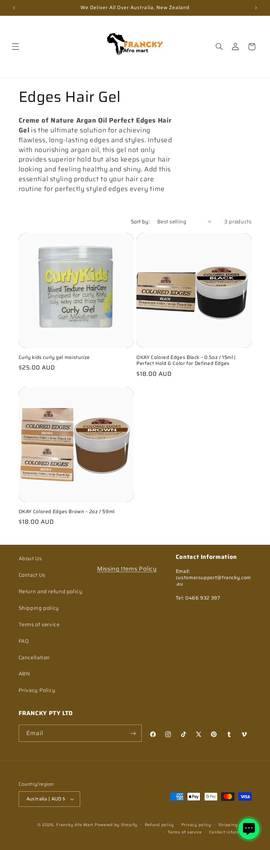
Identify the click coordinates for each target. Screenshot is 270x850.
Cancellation (34, 657)
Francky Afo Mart (74, 825)
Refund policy (159, 825)
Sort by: (140, 221)
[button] (15, 47)
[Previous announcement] (14, 7)
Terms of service (39, 624)
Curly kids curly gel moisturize (54, 357)
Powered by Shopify (116, 825)
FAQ (24, 641)
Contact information (230, 832)
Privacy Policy (37, 690)
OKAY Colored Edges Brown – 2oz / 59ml (67, 512)
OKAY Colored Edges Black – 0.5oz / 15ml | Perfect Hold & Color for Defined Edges (186, 360)
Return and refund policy (51, 591)
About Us (30, 558)
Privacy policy (196, 825)
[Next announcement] (256, 7)
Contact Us (32, 575)
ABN (24, 673)
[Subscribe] (133, 733)
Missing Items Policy (127, 568)
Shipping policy (39, 608)
